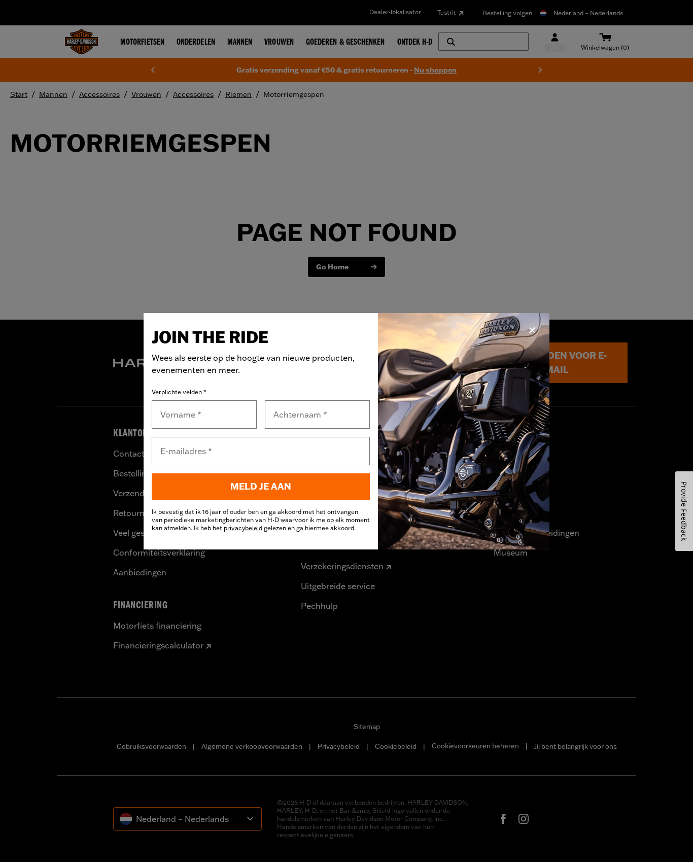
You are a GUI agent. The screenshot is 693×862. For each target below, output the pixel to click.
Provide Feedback (684, 511)
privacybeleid (243, 528)
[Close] (532, 330)
